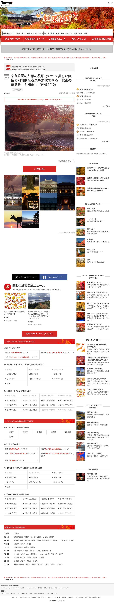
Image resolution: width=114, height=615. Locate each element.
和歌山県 (68, 432)
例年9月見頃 (11, 499)
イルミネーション (63, 588)
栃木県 (61, 540)
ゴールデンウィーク (31, 588)
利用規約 (14, 597)
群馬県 (54, 540)
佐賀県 (28, 564)
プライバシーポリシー (24, 597)
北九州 (22, 564)
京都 (66, 33)
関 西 (6, 554)
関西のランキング (16, 449)
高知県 (35, 561)
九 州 (6, 564)
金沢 (21, 547)
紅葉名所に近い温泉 (103, 39)
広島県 (16, 557)
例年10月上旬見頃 (30, 504)
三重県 (38, 551)
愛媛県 (22, 561)
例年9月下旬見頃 (66, 499)
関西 (62, 33)
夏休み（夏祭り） (48, 588)
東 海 (6, 551)
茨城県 (71, 540)
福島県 (51, 537)
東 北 (6, 537)
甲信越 (46, 33)
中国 (75, 33)
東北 (23, 33)
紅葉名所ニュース (58, 39)
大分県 (46, 564)
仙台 (21, 537)
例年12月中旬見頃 (48, 513)
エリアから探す (13, 39)
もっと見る (105, 106)
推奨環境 (34, 597)
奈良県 (53, 432)
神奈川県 (23, 540)
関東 (28, 33)
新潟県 (29, 544)
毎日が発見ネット (52, 593)
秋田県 (39, 537)
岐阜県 (32, 551)
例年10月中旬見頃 (48, 400)
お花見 (22, 588)
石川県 (16, 547)
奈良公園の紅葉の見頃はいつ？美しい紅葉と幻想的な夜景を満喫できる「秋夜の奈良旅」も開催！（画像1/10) (41, 80)
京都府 (25, 432)
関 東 (6, 540)
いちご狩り (16, 588)
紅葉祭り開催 (11, 374)
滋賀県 (11, 437)
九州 (85, 33)
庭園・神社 (58, 374)
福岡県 (16, 564)
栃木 (32, 33)
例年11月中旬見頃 (48, 405)
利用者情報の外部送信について (93, 597)
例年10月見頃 (11, 400)
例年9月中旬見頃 (48, 499)
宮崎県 (53, 564)
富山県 (26, 547)
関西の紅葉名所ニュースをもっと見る (39, 334)
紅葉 (56, 588)
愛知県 (16, 551)
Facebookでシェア (55, 277)
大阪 (70, 33)
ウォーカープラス (6, 588)
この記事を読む (39, 169)
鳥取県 (35, 557)
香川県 (16, 561)
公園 (8, 383)
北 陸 (6, 547)
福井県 (33, 547)
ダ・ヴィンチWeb (15, 593)
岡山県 (22, 557)
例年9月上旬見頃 (30, 499)
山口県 (29, 557)
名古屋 (22, 551)
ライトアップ (58, 369)
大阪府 (11, 432)
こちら (60, 100)
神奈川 (41, 33)
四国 (80, 33)
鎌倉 (33, 540)
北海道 (17, 33)
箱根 (28, 540)
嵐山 (27, 554)
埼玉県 (44, 540)
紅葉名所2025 (8, 33)
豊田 (26, 551)
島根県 (41, 557)
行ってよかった (80, 39)
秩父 (49, 540)
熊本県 (40, 564)
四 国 (6, 561)
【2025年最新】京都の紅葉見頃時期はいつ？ (27, 66)
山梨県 (16, 544)
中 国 (6, 557)
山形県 (45, 537)
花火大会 (40, 588)
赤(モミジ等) (58, 379)
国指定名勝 (34, 374)
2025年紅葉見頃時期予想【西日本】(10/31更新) (28, 70)
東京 (36, 33)
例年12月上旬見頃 (30, 410)
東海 (57, 33)
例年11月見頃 (11, 405)
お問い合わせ (41, 597)
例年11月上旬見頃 (30, 405)
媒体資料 (64, 597)
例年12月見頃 (11, 410)
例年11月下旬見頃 (66, 405)
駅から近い (11, 379)
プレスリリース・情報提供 (53, 597)
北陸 (52, 33)
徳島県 (29, 561)
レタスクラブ (5, 593)
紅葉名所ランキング (36, 39)
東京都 (16, 540)
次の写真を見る (64, 161)
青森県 (26, 537)
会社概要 (81, 597)
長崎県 (34, 564)
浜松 (49, 551)
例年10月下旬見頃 (66, 400)
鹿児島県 (60, 564)
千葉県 (38, 540)
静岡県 (44, 551)
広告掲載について (72, 597)
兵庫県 (39, 432)
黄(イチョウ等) (35, 379)
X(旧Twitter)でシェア (27, 277)
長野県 (22, 544)
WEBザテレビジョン (27, 593)
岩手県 (33, 537)
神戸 (37, 554)
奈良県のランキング (17, 352)
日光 (65, 540)
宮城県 (16, 537)
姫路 (41, 554)
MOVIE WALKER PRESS (40, 593)
